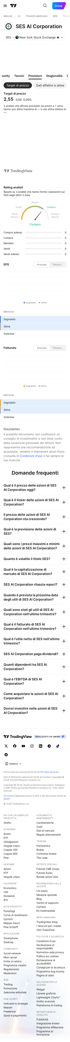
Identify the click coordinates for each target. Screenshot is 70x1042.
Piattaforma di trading (49, 1005)
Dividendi (9, 895)
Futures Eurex (44, 872)
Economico (10, 888)
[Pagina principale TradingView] (13, 5)
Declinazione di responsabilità (45, 946)
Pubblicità (42, 1019)
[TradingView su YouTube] (23, 746)
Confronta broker (46, 853)
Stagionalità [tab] (54, 76)
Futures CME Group (47, 868)
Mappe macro (12, 923)
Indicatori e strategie (16, 1003)
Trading (8, 984)
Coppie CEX (11, 849)
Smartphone (11, 938)
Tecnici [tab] (19, 76)
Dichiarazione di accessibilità (45, 962)
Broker (40, 849)
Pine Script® (11, 926)
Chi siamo (42, 890)
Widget (40, 989)
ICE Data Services (49, 772)
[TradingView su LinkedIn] (40, 746)
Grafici (7, 822)
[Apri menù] (5, 5)
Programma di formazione (44, 1033)
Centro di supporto (47, 902)
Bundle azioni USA (47, 876)
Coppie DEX (11, 853)
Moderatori (10, 973)
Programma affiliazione (49, 1027)
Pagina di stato (45, 975)
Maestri (8, 1007)
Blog (39, 898)
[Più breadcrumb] (19, 16)
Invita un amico (12, 961)
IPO (6, 899)
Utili (6, 891)
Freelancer (10, 1011)
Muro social (10, 957)
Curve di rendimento (15, 915)
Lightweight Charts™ (48, 997)
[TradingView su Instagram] (31, 746)
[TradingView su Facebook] (14, 746)
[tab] (18, 85)
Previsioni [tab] (35, 76)
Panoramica (43, 845)
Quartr (7, 798)
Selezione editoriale (15, 992)
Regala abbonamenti (48, 834)
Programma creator (15, 965)
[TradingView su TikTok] (57, 746)
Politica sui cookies (47, 956)
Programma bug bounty (50, 971)
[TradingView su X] (6, 746)
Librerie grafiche (46, 993)
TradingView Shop (47, 921)
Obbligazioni (11, 841)
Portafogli (9, 911)
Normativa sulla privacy (50, 952)
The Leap (42, 857)
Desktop (8, 942)
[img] (58, 37)
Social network (12, 953)
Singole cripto (12, 845)
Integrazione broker (48, 1023)
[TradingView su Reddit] (6, 754)
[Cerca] (45, 5)
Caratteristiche (45, 822)
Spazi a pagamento (15, 1015)
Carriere (41, 906)
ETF (6, 837)
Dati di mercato (45, 830)
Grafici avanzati (45, 1001)
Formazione (10, 988)
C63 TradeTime (45, 929)
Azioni (7, 833)
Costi (39, 826)
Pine (6, 857)
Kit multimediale (45, 910)
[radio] (42, 264)
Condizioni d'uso (31, 456)
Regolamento (11, 969)
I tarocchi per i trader (48, 925)
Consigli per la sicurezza (50, 967)
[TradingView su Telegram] (49, 746)
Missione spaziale (46, 894)
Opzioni (8, 919)
